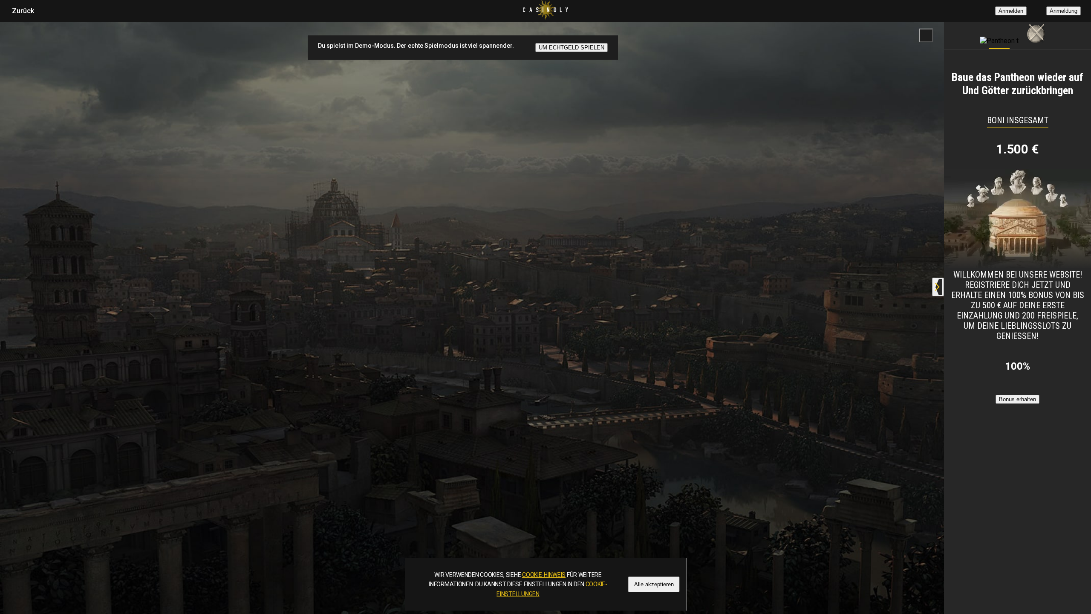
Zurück (23, 11)
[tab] (999, 33)
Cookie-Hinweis (544, 574)
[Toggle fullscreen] (926, 35)
